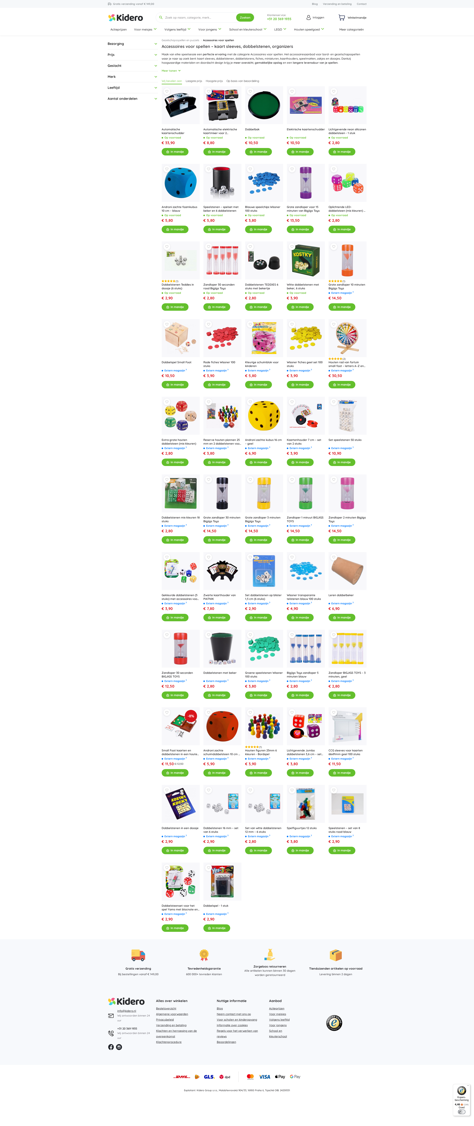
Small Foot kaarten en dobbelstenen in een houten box (180, 752)
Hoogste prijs (214, 81)
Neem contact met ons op (234, 1014)
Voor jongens (207, 29)
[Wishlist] (167, 91)
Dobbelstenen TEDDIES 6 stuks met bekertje (261, 286)
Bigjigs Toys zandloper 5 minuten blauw (302, 674)
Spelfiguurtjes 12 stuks (302, 828)
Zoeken (245, 17)
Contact (362, 4)
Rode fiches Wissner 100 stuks (219, 364)
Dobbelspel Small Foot (176, 362)
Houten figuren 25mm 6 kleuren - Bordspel (261, 752)
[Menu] (468, 1086)
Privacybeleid (165, 1019)
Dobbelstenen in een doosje (180, 828)
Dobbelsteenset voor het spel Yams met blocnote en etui (180, 907)
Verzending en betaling (337, 4)
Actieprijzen (118, 29)
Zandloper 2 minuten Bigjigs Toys (347, 519)
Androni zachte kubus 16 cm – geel (263, 441)
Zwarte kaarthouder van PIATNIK (219, 597)
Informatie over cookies (232, 1025)
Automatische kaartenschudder (173, 131)
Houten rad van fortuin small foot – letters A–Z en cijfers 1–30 (346, 364)
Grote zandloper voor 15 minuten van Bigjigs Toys (303, 208)
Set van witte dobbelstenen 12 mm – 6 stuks (263, 830)
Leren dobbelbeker (341, 595)
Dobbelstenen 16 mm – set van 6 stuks (220, 830)
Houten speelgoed (307, 29)
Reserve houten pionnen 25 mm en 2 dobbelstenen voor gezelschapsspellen (222, 442)
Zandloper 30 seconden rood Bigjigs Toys (219, 286)
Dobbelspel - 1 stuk (215, 905)
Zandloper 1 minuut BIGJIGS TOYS (305, 519)
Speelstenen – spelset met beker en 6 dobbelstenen (221, 208)
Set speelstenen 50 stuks (345, 440)
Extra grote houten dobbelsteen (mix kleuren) (179, 441)
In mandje (177, 151)
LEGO (278, 29)
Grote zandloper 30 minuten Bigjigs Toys (221, 519)
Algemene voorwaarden (172, 1014)
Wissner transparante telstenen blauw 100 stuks (304, 597)
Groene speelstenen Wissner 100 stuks (264, 674)
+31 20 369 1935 (279, 19)
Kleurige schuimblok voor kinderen (262, 364)
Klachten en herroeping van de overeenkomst (176, 1033)
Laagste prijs (194, 81)
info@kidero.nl (126, 1011)
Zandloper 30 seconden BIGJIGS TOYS (177, 674)
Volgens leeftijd (175, 29)
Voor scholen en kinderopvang (237, 1019)
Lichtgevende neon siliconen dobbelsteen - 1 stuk (347, 131)
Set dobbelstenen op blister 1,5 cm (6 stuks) (263, 597)
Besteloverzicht (166, 1008)
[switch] (461, 1112)
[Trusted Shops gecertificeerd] (334, 1023)
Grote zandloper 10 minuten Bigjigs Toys (347, 286)
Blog (315, 4)
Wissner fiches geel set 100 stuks (305, 364)
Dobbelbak (252, 129)
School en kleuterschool (245, 29)
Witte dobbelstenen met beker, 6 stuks (303, 286)
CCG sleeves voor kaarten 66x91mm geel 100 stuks (346, 752)
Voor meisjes (143, 29)
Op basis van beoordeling (242, 81)
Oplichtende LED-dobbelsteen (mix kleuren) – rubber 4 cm (347, 209)
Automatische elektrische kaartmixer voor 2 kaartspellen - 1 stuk (220, 131)
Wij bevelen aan (172, 81)
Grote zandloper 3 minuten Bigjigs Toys (262, 519)
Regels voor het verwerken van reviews (237, 1033)
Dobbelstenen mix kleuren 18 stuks (181, 519)
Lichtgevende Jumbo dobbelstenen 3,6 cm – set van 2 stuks (304, 752)
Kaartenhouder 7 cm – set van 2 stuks (304, 441)
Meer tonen (169, 70)
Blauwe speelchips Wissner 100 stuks (262, 208)
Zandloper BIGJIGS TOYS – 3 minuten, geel (347, 674)
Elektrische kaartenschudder (306, 129)
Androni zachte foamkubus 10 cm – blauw (179, 208)
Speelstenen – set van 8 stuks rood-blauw (344, 830)
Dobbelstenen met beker (220, 673)
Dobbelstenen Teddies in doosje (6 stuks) (178, 286)
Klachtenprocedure (169, 1042)
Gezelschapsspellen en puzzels (180, 40)
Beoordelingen (226, 1042)
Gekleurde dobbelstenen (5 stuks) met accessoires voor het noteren (180, 597)
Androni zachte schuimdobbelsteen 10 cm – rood (221, 752)
